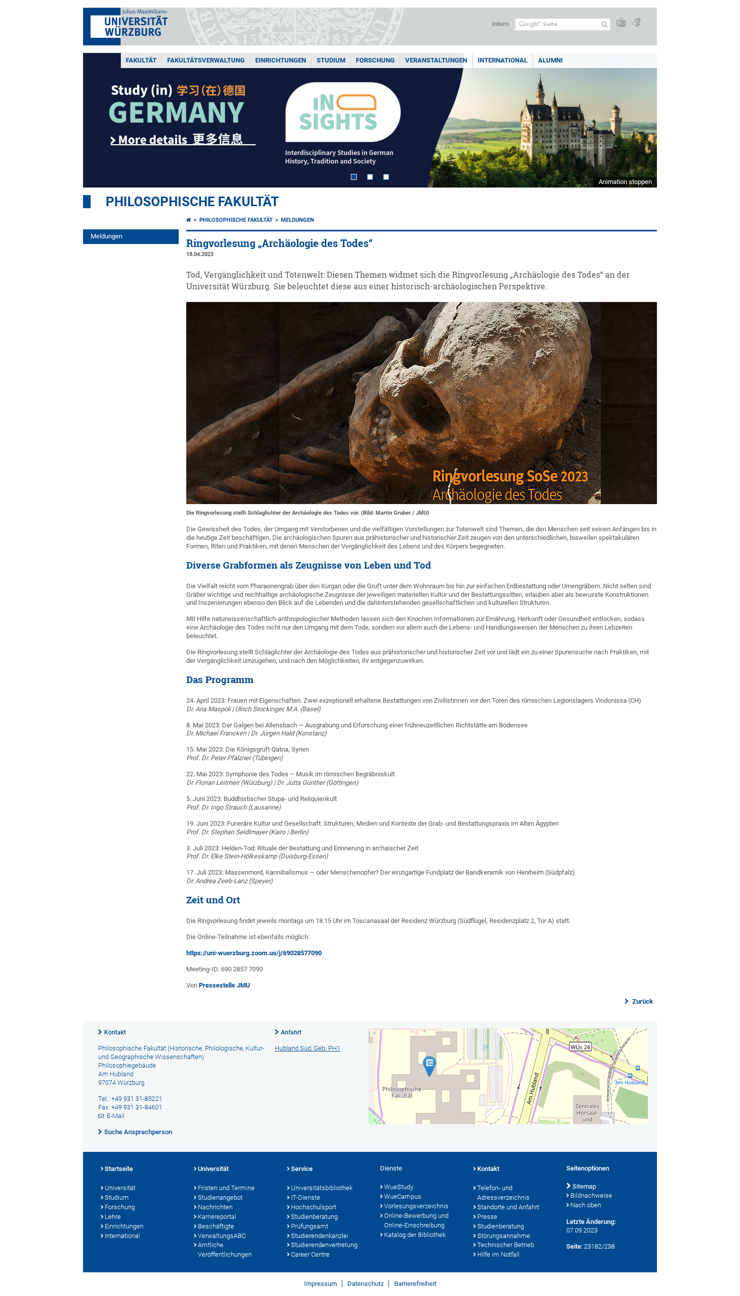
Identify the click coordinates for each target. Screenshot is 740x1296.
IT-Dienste (305, 1197)
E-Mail (115, 1116)
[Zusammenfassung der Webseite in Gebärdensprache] (636, 23)
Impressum (320, 1283)
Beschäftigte (216, 1226)
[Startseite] (188, 220)
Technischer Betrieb (505, 1245)
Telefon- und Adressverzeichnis (503, 1192)
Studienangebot (220, 1197)
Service (302, 1168)
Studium (331, 60)
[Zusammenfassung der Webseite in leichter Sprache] (621, 23)
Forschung (375, 60)
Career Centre (310, 1254)
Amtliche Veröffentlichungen (225, 1249)
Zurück (642, 1001)
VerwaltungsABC (222, 1236)
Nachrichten (215, 1207)
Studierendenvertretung (324, 1245)
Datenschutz (365, 1283)
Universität (120, 1188)
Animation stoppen (625, 182)
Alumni (550, 60)
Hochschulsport (313, 1207)
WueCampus (402, 1196)
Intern (500, 24)
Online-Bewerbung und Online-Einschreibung (416, 1220)
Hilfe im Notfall (498, 1254)
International (503, 60)
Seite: (574, 1246)
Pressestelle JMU (224, 985)
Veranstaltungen (436, 60)
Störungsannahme (503, 1236)
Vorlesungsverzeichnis (416, 1206)
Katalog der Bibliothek (415, 1235)
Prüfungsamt (309, 1226)
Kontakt (115, 1032)
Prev (100, 120)
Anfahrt (291, 1032)
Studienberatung (314, 1216)
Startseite (119, 1168)
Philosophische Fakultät (192, 201)
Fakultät (141, 60)
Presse (487, 1216)
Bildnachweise (591, 1195)
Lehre (113, 1216)
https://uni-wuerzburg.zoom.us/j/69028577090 (254, 953)
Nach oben (585, 1205)
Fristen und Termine (226, 1188)
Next (639, 120)
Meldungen (106, 236)
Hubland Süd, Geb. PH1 (307, 1048)
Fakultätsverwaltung (206, 60)
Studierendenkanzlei (319, 1236)
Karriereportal (217, 1216)
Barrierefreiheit (415, 1283)
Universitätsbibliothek (321, 1188)
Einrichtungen (280, 60)
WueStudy (398, 1187)
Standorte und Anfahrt (508, 1207)
